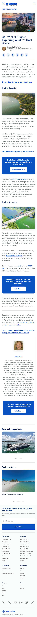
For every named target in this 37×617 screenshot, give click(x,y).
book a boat (30, 322)
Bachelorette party (6, 558)
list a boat (22, 322)
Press (3, 593)
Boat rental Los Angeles (25, 553)
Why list (22, 568)
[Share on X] (8, 55)
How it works (5, 586)
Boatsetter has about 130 (14, 256)
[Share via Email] (26, 55)
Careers (4, 590)
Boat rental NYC (24, 548)
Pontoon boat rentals (6, 539)
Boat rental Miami (24, 539)
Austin (20, 266)
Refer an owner (24, 571)
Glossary (22, 575)
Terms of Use (24, 513)
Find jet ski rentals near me (8, 573)
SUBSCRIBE (18, 527)
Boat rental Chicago (24, 541)
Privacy (22, 588)
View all (3, 560)
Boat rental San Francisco (26, 555)
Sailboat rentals (5, 551)
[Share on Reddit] (17, 55)
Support (22, 578)
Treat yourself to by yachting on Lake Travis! (18, 151)
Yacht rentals (5, 541)
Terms (21, 586)
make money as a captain (12, 325)
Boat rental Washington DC (26, 551)
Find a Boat (17, 289)
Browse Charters (17, 170)
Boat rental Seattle (24, 544)
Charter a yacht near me (7, 571)
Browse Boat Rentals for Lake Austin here (17, 82)
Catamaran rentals (6, 553)
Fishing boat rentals (6, 544)
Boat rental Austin (24, 558)
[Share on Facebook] (4, 55)
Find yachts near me (6, 568)
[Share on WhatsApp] (22, 55)
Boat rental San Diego (25, 546)
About (3, 588)
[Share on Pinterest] (13, 55)
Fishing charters (5, 546)
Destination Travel (9, 9)
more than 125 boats (19, 179)
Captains (22, 573)
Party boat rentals (6, 548)
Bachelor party (5, 555)
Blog (3, 595)
